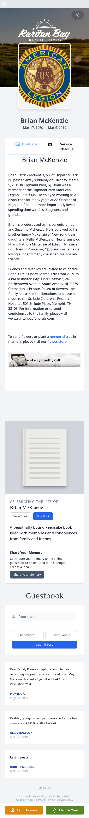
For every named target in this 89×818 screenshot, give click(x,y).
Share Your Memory (27, 574)
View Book (20, 516)
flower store (57, 341)
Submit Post (44, 644)
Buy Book (43, 516)
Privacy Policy (33, 800)
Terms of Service (55, 800)
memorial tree (61, 336)
